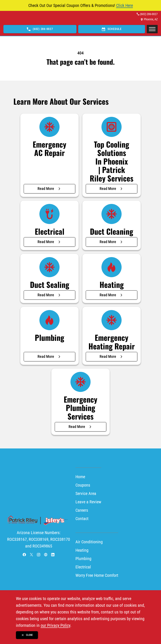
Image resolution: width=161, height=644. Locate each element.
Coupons (82, 485)
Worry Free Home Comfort (96, 575)
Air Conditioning (89, 541)
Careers (81, 510)
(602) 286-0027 (149, 14)
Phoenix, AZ (151, 19)
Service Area (85, 493)
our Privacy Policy (55, 625)
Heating (81, 550)
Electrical (83, 566)
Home (80, 476)
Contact (81, 518)
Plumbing (83, 558)
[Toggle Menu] (152, 29)
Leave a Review (88, 501)
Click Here (124, 5)
